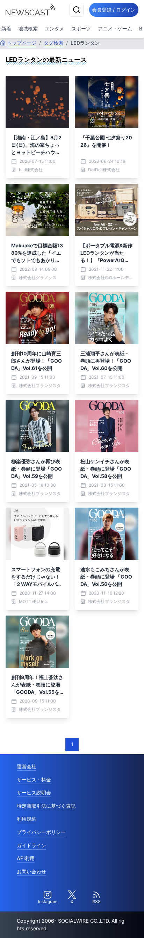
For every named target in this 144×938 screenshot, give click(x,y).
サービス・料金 (34, 780)
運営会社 (26, 766)
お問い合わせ (31, 871)
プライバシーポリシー (41, 832)
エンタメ (54, 28)
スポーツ (81, 28)
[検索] (77, 10)
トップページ (21, 43)
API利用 (26, 858)
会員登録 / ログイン (114, 10)
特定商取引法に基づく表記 (46, 806)
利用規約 (26, 819)
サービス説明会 (34, 792)
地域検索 (28, 28)
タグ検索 (53, 43)
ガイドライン (31, 845)
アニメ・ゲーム (115, 28)
